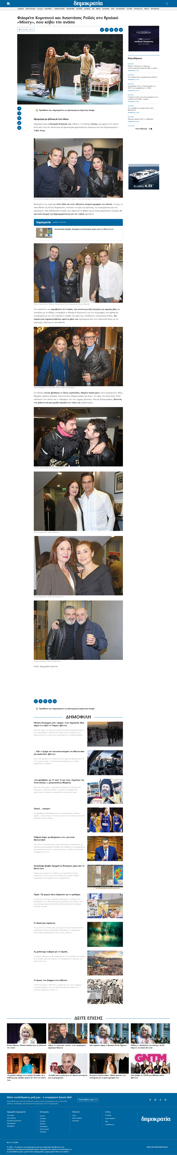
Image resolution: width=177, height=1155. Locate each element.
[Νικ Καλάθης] (105, 819)
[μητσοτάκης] (105, 762)
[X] (107, 30)
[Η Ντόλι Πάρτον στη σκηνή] (26, 1033)
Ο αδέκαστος (109, 1124)
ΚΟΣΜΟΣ (131, 64)
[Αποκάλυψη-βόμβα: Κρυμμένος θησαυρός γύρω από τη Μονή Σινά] (105, 877)
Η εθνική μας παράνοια (44, 923)
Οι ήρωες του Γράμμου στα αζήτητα (50, 980)
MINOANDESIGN (161, 1147)
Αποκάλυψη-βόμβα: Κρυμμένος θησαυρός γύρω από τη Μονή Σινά (83, 229)
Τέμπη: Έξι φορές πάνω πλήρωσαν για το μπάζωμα (57, 895)
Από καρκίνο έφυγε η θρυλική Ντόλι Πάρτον (108, 1045)
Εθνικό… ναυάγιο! (42, 809)
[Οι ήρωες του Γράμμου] (105, 991)
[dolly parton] (109, 1033)
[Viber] (111, 30)
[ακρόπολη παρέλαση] (105, 734)
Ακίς (106, 1121)
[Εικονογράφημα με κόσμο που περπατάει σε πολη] (105, 934)
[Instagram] (155, 1100)
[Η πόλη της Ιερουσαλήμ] (105, 963)
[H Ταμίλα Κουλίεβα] (26, 1063)
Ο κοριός (108, 1115)
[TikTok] (160, 1100)
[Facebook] (102, 30)
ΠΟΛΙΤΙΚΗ (131, 126)
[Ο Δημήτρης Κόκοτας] (67, 1033)
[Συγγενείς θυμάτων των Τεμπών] (105, 905)
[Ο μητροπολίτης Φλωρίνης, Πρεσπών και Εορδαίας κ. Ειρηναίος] (105, 791)
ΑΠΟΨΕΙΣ (131, 75)
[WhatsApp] (116, 30)
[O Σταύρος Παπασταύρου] (105, 848)
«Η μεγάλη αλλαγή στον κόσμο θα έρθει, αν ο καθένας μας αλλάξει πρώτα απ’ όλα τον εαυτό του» (26, 1078)
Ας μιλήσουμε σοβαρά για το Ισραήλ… (51, 952)
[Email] (121, 30)
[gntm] (150, 1063)
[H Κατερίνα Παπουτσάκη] (109, 1063)
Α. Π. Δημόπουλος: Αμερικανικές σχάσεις (142, 77)
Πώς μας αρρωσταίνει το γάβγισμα (140, 119)
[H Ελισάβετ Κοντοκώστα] (67, 1063)
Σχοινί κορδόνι (110, 1118)
